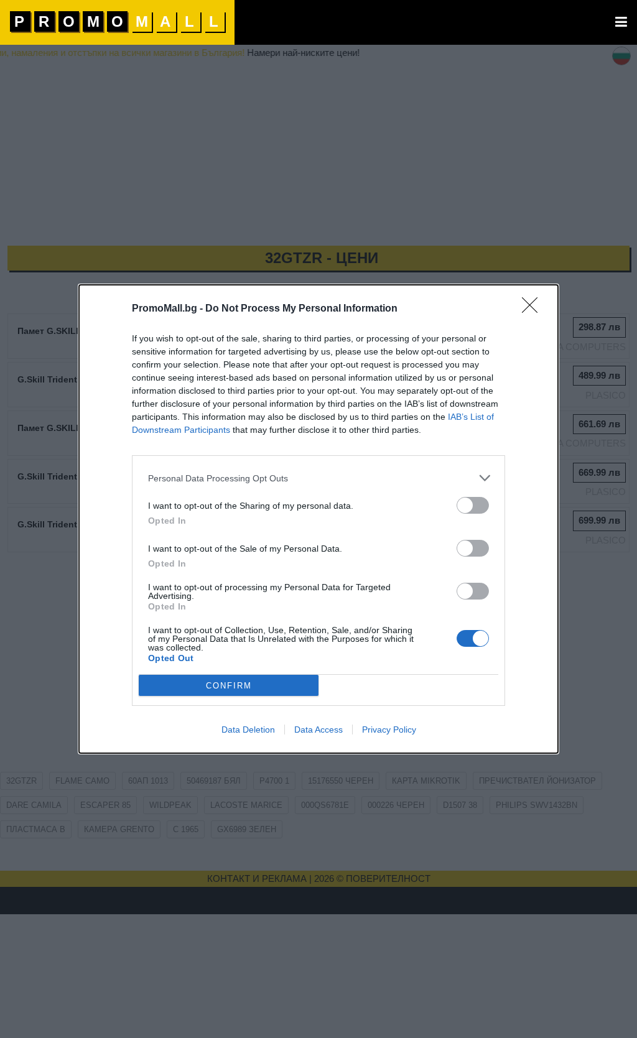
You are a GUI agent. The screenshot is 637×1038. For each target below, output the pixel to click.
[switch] (473, 505)
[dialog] (318, 519)
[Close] (534, 309)
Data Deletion (248, 729)
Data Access (318, 729)
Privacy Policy (389, 729)
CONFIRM (229, 685)
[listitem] (318, 477)
